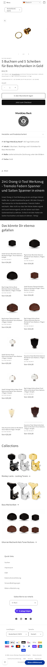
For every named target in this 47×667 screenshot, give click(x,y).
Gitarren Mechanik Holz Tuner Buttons (18, 542)
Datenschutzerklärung (13, 578)
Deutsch (28, 2)
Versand (30, 658)
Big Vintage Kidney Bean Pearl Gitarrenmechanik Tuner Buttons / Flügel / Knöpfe (34, 390)
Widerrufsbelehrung (12, 588)
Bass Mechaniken (9, 504)
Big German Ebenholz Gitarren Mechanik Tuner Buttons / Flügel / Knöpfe (34, 256)
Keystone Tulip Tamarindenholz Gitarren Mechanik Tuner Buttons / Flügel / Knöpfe (34, 426)
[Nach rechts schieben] (28, 54)
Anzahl (4, 83)
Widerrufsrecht (37, 655)
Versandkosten (16, 74)
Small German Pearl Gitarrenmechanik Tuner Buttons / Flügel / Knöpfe (12, 356)
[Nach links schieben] (18, 54)
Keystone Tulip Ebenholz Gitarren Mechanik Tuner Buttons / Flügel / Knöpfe (34, 357)
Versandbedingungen (12, 583)
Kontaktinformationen (24, 662)
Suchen (7, 562)
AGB (6, 573)
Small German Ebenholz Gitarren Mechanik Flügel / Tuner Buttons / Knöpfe (12, 255)
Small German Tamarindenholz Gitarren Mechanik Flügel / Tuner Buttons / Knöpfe (34, 288)
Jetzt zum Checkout (23, 102)
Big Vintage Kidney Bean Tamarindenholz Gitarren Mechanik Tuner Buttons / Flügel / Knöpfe (34, 321)
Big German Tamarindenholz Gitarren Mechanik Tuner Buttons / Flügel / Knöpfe (12, 320)
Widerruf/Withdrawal (35, 662)
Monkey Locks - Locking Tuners (15, 476)
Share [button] (6, 171)
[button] (4, 2)
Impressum (9, 568)
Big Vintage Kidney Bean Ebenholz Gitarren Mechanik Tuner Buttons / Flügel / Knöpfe (11, 288)
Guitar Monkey (14, 655)
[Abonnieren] (34, 602)
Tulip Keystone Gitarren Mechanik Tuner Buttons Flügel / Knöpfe (12, 428)
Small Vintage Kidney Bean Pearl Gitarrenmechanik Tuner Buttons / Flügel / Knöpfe (12, 391)
